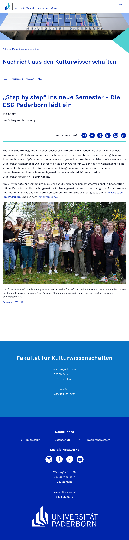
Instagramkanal (47, 196)
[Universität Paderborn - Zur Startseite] (7, 6)
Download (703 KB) (13, 302)
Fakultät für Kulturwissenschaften (36, 8)
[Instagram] (48, 459)
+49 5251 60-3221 (64, 394)
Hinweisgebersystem (97, 439)
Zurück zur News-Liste (26, 79)
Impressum (33, 439)
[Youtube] (80, 459)
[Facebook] (59, 459)
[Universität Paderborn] (64, 516)
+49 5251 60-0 (64, 496)
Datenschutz (62, 439)
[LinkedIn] (69, 459)
